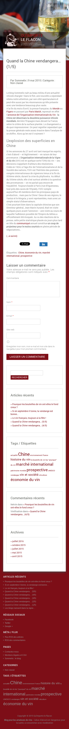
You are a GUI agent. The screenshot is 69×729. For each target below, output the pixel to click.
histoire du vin (20, 459)
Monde (56, 108)
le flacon (32, 37)
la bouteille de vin (38, 460)
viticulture (43, 475)
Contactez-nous (12, 652)
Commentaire (12, 278)
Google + (9, 626)
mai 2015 (17, 552)
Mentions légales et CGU (16, 655)
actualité (14, 455)
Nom (9, 302)
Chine (21, 252)
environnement (36, 455)
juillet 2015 (18, 548)
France (45, 455)
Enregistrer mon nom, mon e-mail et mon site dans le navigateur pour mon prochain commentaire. (30, 347)
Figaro (9, 111)
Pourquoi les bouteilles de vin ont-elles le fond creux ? (32, 506)
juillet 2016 (18, 541)
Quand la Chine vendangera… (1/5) (20, 605)
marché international (34, 464)
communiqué (23, 223)
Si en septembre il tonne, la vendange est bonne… (27, 585)
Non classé (16, 83)
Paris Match (35, 111)
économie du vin (33, 252)
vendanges (15, 475)
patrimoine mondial (18, 470)
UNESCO (51, 470)
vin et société (29, 475)
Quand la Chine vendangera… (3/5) (20, 598)
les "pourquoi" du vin (23, 689)
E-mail (10, 315)
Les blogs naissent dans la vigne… (20, 608)
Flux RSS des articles (14, 637)
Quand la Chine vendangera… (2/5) (20, 601)
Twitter (7, 623)
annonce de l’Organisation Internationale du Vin (32, 114)
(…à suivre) (11, 235)
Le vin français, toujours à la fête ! (29, 417)
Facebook (9, 620)
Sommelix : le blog (13, 658)
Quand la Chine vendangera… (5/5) (29, 421)
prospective (26, 255)
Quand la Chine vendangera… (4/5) (29, 425)
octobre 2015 (19, 545)
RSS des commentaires (15, 640)
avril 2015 (17, 556)
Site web (10, 329)
